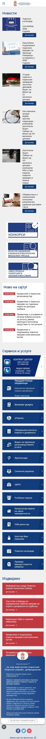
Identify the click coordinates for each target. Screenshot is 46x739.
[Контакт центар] (23, 366)
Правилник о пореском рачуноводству (29, 294)
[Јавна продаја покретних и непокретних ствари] (23, 270)
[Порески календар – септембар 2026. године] (11, 24)
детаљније (29, 35)
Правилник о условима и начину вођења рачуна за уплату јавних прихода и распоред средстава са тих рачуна (30, 319)
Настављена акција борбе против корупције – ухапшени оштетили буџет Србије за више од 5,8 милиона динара (28, 125)
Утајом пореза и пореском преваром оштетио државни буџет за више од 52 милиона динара (27, 87)
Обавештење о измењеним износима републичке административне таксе (31, 200)
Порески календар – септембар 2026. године (27, 25)
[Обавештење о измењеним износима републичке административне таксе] (11, 200)
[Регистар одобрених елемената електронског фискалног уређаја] (23, 250)
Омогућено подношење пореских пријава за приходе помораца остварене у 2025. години (28, 53)
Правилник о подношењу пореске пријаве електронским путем (28, 333)
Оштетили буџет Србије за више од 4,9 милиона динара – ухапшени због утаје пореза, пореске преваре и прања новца (27, 166)
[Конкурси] (23, 230)
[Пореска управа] (23, 3)
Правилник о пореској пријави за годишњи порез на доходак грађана (28, 305)
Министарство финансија (21, 737)
